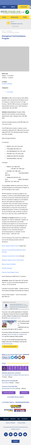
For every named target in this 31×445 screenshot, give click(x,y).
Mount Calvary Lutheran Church (10, 246)
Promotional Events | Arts (9, 302)
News (4, 6)
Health (25, 17)
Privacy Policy (21, 423)
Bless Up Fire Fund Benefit (10, 380)
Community (23, 6)
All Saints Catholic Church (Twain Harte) (13, 260)
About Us (6, 419)
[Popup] (27, 12)
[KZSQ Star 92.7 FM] (8, 410)
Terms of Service (10, 423)
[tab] (4, 368)
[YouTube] (15, 434)
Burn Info (20, 23)
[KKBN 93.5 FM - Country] (20, 410)
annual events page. (7, 343)
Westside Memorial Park (8, 388)
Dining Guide (14, 17)
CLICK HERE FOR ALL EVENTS (15, 397)
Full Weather (14, 23)
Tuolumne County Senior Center (10, 256)
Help (18, 419)
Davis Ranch (5, 382)
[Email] (20, 434)
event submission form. (14, 318)
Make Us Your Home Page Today (12, 354)
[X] (6, 434)
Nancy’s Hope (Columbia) (9, 264)
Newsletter (25, 419)
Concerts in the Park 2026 (9, 386)
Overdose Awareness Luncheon (11, 373)
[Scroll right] (30, 7)
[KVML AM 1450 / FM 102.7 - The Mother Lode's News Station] (15, 406)
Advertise (13, 419)
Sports (13, 6)
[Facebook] (11, 434)
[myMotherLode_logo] (12, 12)
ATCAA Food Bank (7, 84)
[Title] (25, 434)
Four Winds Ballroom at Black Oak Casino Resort (15, 375)
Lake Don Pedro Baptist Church (10, 272)
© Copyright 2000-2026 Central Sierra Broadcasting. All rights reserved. (15, 428)
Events (4, 17)
